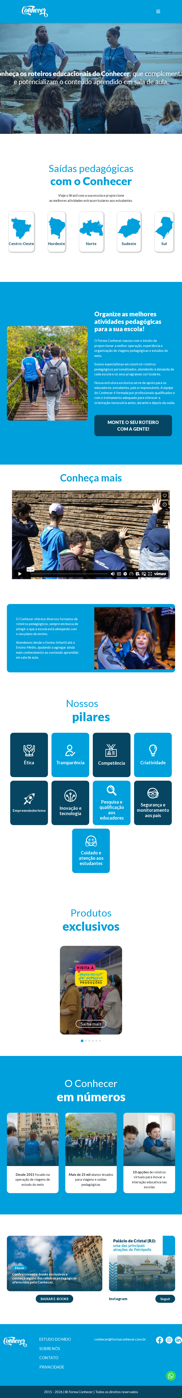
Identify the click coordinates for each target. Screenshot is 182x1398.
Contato (48, 1357)
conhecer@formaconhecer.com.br (120, 1339)
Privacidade (51, 1367)
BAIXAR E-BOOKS (54, 1299)
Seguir (165, 1299)
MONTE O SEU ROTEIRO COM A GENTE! (133, 426)
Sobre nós (49, 1348)
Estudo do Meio (55, 1339)
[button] (89, 129)
